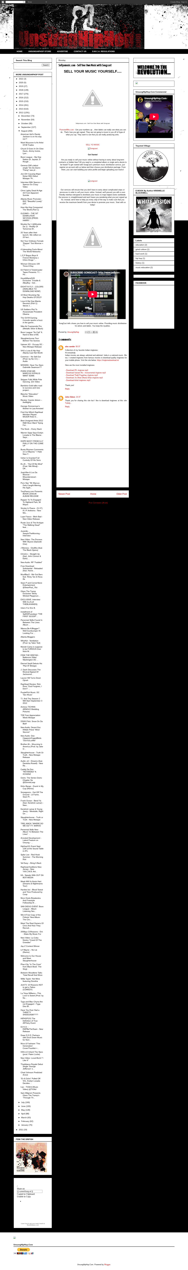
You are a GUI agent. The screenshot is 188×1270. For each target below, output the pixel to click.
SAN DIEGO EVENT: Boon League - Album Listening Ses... (32, 908)
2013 (21, 109)
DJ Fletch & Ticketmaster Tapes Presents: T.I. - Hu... (31, 272)
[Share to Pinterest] (96, 332)
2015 (21, 101)
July (23, 1102)
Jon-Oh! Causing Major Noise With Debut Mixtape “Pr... (31, 176)
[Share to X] (91, 332)
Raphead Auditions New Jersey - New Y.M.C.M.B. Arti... (31, 869)
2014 (21, 105)
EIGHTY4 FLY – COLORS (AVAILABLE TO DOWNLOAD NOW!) (32, 289)
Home (93, 494)
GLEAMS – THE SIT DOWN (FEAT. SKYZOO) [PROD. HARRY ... (30, 216)
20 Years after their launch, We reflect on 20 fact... (31, 234)
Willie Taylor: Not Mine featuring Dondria (30, 980)
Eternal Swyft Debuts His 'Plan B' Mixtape (31, 664)
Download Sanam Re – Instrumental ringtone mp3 (86, 373)
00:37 (78, 346)
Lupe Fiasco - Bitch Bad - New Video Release (32, 517)
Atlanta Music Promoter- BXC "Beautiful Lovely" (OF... (31, 201)
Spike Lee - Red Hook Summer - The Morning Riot (32, 857)
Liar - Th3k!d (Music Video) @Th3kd (29, 1088)
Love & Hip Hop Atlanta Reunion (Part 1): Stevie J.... (31, 303)
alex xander (70, 346)
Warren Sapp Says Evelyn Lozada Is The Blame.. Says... (32, 435)
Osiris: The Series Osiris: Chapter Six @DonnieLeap (31, 780)
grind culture (141, 249)
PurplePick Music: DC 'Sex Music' (30, 693)
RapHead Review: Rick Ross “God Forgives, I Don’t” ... (31, 686)
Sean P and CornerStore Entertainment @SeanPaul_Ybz (31, 585)
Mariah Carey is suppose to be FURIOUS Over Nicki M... (31, 649)
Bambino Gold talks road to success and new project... (31, 387)
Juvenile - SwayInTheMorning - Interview (31, 533)
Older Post (121, 494)
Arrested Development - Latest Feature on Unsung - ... (31, 840)
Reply (67, 389)
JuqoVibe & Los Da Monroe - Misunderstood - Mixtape (29, 475)
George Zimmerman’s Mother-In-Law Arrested (32, 407)
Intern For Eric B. (28, 608)
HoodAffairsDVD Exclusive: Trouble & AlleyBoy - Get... (30, 280)
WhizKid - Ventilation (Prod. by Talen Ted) (30, 642)
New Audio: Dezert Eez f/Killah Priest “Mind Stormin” (31, 729)
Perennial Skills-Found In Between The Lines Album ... (31, 622)
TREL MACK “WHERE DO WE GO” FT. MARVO (32, 824)
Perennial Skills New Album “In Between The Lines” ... (32, 831)
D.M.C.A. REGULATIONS (103, 51)
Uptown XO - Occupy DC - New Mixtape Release (32, 345)
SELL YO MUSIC (93, 145)
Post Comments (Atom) (98, 503)
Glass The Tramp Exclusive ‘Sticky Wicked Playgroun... (30, 593)
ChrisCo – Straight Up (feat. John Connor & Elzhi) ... (31, 556)
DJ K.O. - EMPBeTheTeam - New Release (32, 1029)
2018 (21, 90)
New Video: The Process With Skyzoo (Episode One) (31, 541)
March (24, 1117)
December (26, 116)
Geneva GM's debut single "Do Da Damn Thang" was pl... (30, 167)
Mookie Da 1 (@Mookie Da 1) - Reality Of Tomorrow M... (31, 226)
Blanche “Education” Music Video (29, 395)
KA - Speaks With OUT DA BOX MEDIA (32, 876)
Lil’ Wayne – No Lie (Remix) (29, 951)
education (140, 245)
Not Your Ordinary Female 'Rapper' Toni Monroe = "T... (32, 243)
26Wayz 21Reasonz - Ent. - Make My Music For (32, 933)
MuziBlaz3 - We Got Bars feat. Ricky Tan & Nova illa (32, 576)
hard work (140, 254)
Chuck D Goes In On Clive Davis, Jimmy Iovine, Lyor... (32, 151)
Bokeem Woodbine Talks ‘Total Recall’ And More (31, 974)
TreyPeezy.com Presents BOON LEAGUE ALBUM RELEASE (31, 493)
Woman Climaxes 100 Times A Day (30, 265)
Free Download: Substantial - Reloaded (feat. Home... (32, 568)
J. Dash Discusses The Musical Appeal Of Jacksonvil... (31, 672)
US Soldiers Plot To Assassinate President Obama (31, 311)
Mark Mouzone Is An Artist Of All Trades (32, 143)
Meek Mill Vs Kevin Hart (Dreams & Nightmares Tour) (32, 883)
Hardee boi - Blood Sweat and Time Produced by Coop (32, 892)
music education (143, 267)
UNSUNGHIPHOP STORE (39, 51)
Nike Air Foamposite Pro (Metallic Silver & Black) (32, 327)
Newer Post (64, 494)
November (26, 119)
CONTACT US (80, 51)
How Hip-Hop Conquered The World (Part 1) (32, 208)
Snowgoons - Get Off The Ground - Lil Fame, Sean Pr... (32, 794)
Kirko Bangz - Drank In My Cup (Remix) (32, 787)
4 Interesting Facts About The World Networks (31, 250)
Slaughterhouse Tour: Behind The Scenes (30, 339)
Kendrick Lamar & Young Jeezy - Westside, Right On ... (32, 811)
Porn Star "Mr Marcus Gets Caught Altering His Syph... (31, 485)
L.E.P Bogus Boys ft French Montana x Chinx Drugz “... (30, 257)
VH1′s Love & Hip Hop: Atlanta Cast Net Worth (32, 351)
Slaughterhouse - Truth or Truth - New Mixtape (32, 818)
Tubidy (67, 403)
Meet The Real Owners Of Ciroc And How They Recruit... (32, 925)
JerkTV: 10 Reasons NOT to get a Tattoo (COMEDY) (32, 987)
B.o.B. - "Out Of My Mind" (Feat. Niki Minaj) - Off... (32, 466)
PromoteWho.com (66, 130)
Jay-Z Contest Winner (30, 946)
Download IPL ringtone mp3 (77, 370)
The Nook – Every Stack (31, 429)
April (23, 1114)
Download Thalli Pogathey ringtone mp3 (82, 375)
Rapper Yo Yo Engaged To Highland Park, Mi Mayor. (31, 502)
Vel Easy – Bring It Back (31, 863)
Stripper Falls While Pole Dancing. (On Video (31, 380)
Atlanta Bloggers (28, 637)
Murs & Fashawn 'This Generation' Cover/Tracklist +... (30, 1045)
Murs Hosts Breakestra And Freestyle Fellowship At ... (31, 900)
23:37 (78, 397)
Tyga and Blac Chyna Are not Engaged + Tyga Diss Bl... (32, 1004)
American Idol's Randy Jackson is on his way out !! (31, 136)
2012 (21, 112)
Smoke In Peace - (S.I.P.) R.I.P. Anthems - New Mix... (32, 510)
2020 (21, 82)
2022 (21, 79)
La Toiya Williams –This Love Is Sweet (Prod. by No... (32, 995)
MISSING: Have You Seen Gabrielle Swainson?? (32, 366)
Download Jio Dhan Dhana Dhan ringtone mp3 (84, 378)
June (23, 1106)
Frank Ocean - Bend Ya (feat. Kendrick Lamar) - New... (32, 803)
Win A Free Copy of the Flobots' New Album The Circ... (31, 917)
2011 (21, 1130)
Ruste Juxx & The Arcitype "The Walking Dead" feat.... (32, 525)
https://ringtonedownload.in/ (108, 360)
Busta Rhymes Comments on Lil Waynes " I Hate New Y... (32, 451)
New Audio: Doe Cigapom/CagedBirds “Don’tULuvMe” (31, 738)
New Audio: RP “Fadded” (31, 562)
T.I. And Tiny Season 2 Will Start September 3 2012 (31, 700)
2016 (21, 97)
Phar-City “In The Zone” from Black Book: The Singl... (31, 966)
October (25, 123)
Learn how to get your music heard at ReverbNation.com (33, 1224)
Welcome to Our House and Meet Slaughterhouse (31, 958)
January (25, 1125)
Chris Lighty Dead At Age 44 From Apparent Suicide (31, 192)
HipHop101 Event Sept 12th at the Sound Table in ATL (32, 848)
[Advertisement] (92, 468)
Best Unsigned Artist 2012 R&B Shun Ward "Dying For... (32, 422)
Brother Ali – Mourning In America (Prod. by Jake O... (32, 746)
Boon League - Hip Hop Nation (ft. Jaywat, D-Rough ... (31, 159)
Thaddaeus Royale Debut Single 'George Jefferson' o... (32, 1066)
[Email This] (86, 332)
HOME (19, 51)
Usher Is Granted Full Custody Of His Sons (31, 459)
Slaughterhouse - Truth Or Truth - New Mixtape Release (32, 754)
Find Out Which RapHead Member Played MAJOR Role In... (32, 414)
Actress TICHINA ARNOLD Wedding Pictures (30, 709)
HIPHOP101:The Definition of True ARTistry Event (29, 1020)
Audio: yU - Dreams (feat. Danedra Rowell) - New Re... (32, 763)
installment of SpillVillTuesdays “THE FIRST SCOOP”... (31, 614)
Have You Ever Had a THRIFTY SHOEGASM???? (30, 1012)
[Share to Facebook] (94, 332)
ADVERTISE (62, 51)
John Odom (70, 397)
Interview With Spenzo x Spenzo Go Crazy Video (31, 184)
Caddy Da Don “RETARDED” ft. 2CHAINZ (29, 771)
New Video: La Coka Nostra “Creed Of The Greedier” (31, 940)
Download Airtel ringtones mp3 (78, 380)
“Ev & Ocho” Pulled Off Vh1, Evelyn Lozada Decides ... (30, 1080)
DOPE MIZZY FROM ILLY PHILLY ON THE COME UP (32, 443)
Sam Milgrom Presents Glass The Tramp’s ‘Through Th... (30, 1095)
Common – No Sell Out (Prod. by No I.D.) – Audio (31, 359)
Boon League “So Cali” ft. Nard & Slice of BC (32, 333)
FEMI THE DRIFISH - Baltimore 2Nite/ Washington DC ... (30, 657)
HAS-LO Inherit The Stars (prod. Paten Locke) (32, 1053)
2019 (21, 86)
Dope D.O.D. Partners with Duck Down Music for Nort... (31, 1037)
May (23, 1110)
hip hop (139, 258)
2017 (21, 94)
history (138, 263)
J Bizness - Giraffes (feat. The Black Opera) (32, 549)
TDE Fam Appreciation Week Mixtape (30, 716)
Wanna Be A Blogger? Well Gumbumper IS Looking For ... (30, 630)
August (24, 131)
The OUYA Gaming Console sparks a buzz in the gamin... (32, 320)
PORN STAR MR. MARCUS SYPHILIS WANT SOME (30, 373)
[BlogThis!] (88, 332)
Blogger (107, 1265)
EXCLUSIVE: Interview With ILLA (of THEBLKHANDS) (30, 601)
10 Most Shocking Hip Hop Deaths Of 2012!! (31, 296)
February (25, 1121)
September (26, 127)
